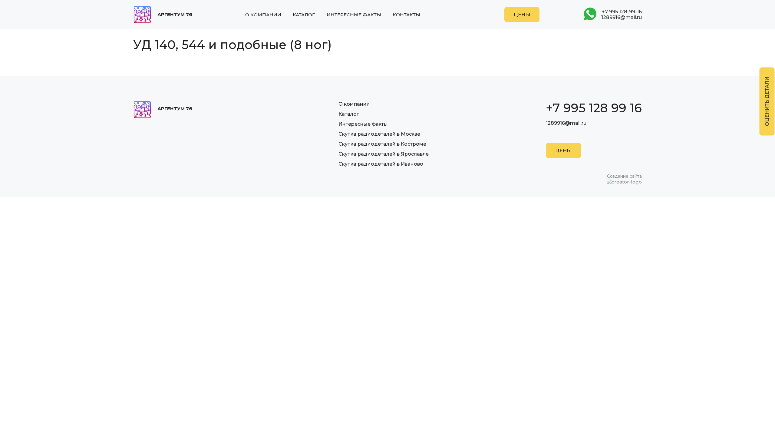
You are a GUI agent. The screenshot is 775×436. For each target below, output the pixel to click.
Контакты (406, 15)
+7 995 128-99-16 (622, 12)
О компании (263, 15)
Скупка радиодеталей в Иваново (380, 164)
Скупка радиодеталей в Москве (379, 134)
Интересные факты (354, 15)
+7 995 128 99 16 (594, 108)
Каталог (304, 15)
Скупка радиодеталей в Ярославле (383, 154)
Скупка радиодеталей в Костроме (382, 144)
